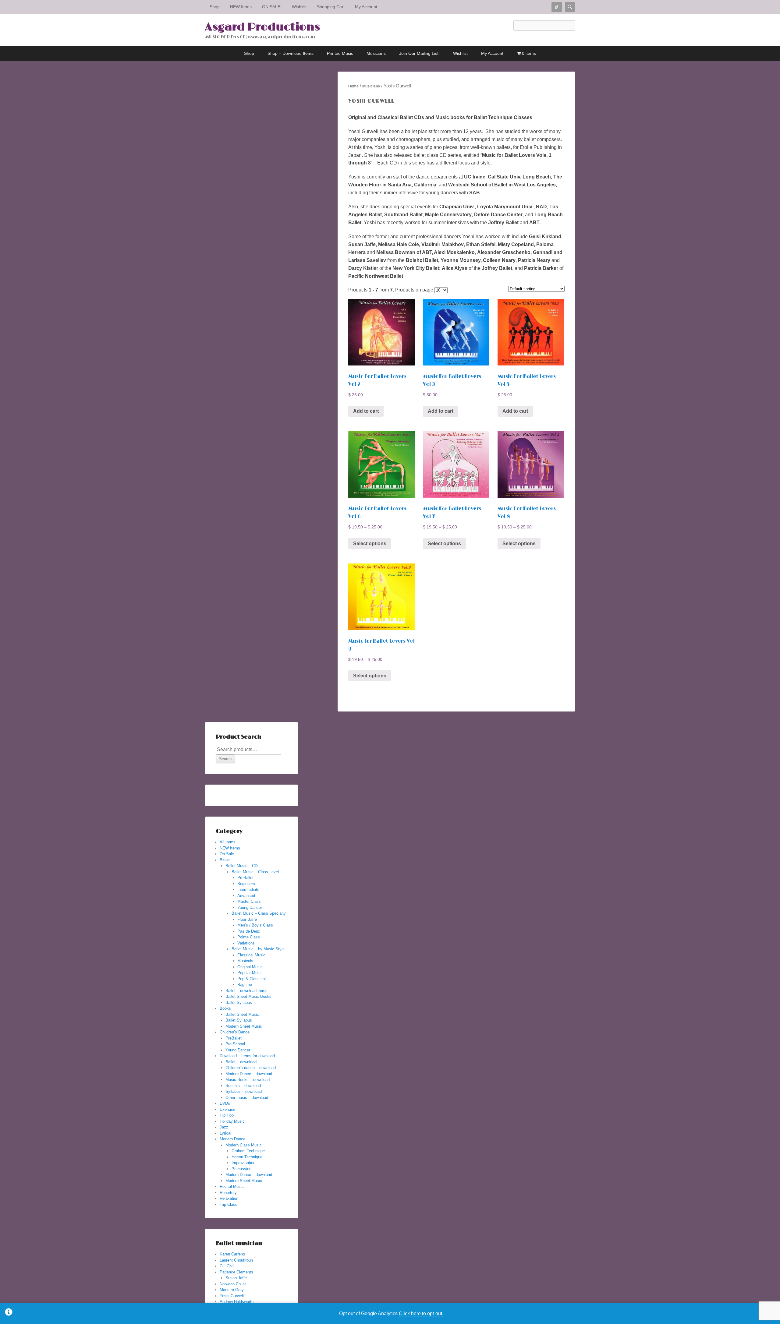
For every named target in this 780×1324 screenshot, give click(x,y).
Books (225, 1008)
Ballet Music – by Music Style (258, 949)
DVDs (225, 1103)
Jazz (224, 1127)
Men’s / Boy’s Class (255, 925)
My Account (366, 6)
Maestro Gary (232, 1289)
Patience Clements (236, 1272)
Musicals (245, 961)
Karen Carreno (232, 1254)
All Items (228, 842)
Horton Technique (247, 1157)
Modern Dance (232, 1139)
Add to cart (366, 411)
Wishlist (299, 6)
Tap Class (228, 1204)
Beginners (246, 883)
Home (353, 86)
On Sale (227, 854)
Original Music (250, 967)
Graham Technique (248, 1151)
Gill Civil (227, 1266)
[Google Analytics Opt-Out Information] (8, 1313)
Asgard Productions (262, 27)
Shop (215, 6)
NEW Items (241, 6)
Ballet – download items (246, 990)
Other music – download (246, 1097)
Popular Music (250, 972)
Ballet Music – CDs (242, 865)
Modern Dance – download (248, 1074)
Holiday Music (232, 1121)
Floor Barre (247, 919)
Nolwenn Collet (233, 1284)
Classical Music (251, 955)
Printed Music (340, 53)
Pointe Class (248, 937)
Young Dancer (249, 907)
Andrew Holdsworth (237, 1301)
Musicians (376, 53)
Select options (369, 543)
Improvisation (243, 1162)
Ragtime (244, 984)
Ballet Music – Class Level (255, 872)
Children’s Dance (235, 1032)
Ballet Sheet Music (242, 1014)
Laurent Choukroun (236, 1260)
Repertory (228, 1192)
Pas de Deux (248, 931)
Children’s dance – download (250, 1067)
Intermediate (248, 889)
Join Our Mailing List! (419, 53)
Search (225, 759)
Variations (246, 943)
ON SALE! (272, 6)
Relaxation (229, 1198)
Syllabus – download (243, 1091)
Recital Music (232, 1186)
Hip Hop (227, 1115)
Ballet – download (241, 1062)
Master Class (249, 901)
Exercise (227, 1109)
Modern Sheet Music (243, 1026)
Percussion (241, 1169)
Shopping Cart (331, 6)
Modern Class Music (243, 1145)
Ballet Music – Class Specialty (259, 913)
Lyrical (225, 1133)
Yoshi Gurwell (232, 1296)
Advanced (246, 895)
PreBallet (245, 877)
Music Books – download (247, 1079)
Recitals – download (243, 1085)
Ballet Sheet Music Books (248, 996)
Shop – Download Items (291, 53)
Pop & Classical (251, 978)
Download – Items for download (247, 1056)
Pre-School (235, 1044)
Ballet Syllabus (238, 1002)
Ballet (225, 860)
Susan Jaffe (236, 1278)
